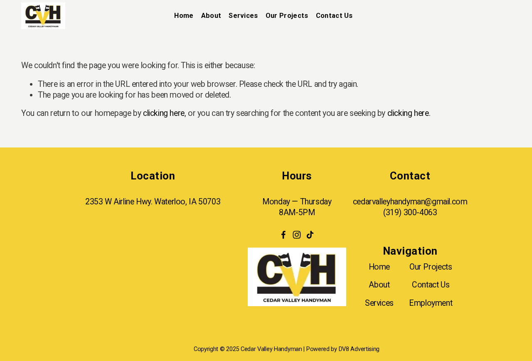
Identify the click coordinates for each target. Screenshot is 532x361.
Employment (430, 303)
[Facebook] (283, 235)
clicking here (164, 113)
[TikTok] (310, 235)
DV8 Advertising (359, 349)
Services (379, 303)
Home (183, 16)
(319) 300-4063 (410, 212)
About (379, 285)
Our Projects (287, 16)
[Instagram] (297, 235)
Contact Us (430, 285)
